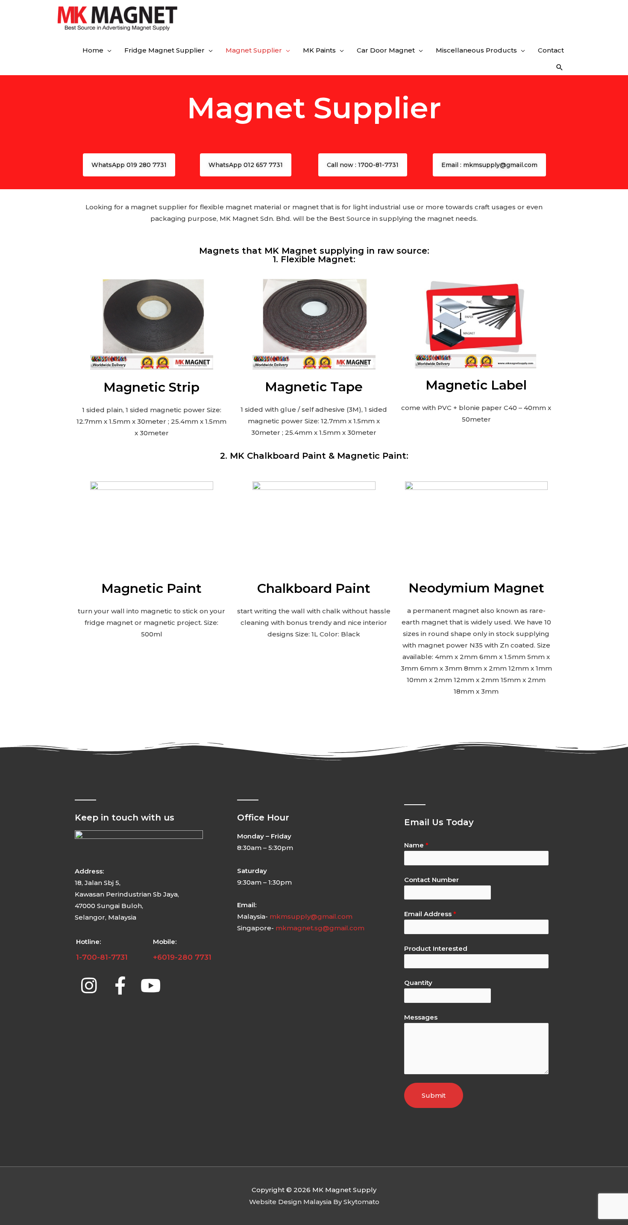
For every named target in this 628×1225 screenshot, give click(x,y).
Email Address (430, 914)
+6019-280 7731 (182, 957)
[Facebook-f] (120, 985)
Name (416, 845)
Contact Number (431, 880)
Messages (420, 1017)
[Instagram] (89, 985)
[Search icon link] (559, 67)
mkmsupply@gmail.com (311, 916)
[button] (129, 164)
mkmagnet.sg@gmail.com (320, 928)
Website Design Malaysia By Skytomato (314, 1202)
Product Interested (435, 948)
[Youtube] (150, 985)
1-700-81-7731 (102, 957)
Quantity (418, 983)
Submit (434, 1095)
